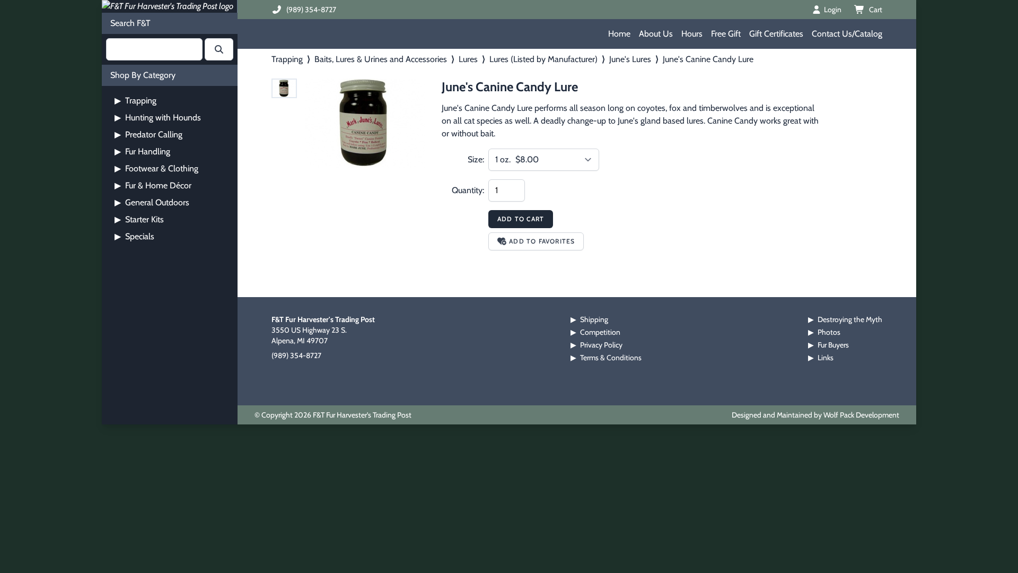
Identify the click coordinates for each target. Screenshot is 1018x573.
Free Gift (726, 34)
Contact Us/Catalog (847, 34)
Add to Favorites (542, 241)
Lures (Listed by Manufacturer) (543, 59)
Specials (134, 236)
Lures (468, 59)
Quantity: (468, 190)
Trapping (135, 101)
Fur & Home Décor (153, 185)
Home (619, 34)
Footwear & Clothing (156, 168)
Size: (476, 159)
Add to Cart (520, 219)
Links (825, 357)
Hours (692, 34)
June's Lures (630, 59)
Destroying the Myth (850, 319)
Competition (600, 332)
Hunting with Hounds (158, 117)
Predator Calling (148, 134)
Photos (829, 332)
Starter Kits (139, 219)
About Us (656, 34)
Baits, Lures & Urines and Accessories (380, 59)
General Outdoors (152, 202)
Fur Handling (142, 151)
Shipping (594, 319)
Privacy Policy (601, 345)
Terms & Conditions (611, 357)
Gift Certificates (776, 34)
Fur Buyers (833, 345)
